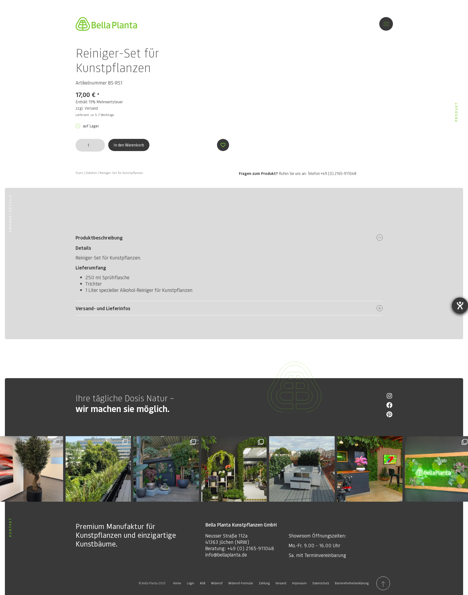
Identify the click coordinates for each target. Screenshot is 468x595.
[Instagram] (389, 396)
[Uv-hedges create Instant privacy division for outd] (302, 469)
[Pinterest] (389, 414)
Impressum (299, 583)
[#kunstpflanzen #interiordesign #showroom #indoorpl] (166, 469)
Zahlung (264, 583)
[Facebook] (389, 405)
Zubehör (91, 173)
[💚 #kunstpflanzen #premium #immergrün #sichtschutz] (98, 469)
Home (177, 583)
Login (190, 583)
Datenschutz (320, 583)
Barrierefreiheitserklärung (352, 583)
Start (79, 173)
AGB (202, 583)
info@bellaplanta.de (226, 554)
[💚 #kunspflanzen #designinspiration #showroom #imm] (234, 469)
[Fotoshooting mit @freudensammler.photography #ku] (370, 469)
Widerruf (217, 583)
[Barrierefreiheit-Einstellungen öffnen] (460, 306)
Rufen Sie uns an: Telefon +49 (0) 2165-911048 (297, 173)
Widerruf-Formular (240, 583)
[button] (229, 237)
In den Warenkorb (129, 144)
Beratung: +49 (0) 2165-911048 (239, 548)
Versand (91, 108)
